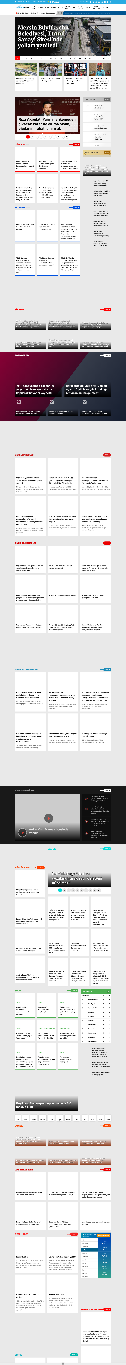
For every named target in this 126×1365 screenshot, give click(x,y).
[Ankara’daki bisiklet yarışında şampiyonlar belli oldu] (95, 584)
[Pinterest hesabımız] (102, 2)
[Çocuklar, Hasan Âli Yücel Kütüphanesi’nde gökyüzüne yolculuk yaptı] (63, 1210)
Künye (88, 7)
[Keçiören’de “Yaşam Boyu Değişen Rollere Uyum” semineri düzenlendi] (30, 613)
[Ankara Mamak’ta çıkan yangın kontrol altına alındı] (63, 554)
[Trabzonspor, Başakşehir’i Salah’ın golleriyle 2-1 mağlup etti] (75, 69)
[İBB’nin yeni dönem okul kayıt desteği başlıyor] (95, 722)
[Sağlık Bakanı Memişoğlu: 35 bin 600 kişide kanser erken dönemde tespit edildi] (58, 934)
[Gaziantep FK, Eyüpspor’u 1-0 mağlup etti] (50, 69)
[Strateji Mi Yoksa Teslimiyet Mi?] (62, 1245)
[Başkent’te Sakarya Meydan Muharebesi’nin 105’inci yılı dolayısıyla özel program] (95, 613)
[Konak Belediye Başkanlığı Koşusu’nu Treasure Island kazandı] (30, 1181)
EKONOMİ (53, 7)
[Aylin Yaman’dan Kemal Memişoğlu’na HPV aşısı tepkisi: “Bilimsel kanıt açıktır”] (101, 934)
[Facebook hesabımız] (90, 2)
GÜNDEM (40, 7)
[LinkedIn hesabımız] (105, 2)
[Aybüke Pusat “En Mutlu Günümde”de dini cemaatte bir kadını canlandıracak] (30, 964)
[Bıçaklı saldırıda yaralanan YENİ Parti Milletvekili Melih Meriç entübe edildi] (87, 245)
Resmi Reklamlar (96, 7)
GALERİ (20, 2)
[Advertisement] (63, 292)
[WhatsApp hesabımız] (110, 2)
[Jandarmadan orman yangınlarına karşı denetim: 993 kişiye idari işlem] (86, 801)
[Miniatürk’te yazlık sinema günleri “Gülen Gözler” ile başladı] (30, 937)
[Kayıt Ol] (104, 7)
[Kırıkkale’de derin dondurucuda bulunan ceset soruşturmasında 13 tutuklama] (86, 836)
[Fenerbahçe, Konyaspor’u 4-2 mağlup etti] (86, 1076)
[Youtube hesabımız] (99, 2)
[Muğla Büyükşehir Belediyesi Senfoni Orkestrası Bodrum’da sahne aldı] (30, 878)
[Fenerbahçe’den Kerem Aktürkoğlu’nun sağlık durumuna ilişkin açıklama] (86, 1066)
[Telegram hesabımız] (107, 2)
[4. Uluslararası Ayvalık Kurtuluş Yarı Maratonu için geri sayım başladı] (63, 505)
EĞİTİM (60, 7)
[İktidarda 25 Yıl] (30, 1245)
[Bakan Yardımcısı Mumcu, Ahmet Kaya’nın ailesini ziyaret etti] (25, 153)
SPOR (73, 7)
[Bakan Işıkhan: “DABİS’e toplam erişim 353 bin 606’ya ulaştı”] (87, 194)
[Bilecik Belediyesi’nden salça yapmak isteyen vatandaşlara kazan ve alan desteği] (95, 505)
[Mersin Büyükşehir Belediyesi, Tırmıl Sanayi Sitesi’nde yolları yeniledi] (30, 466)
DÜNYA (47, 7)
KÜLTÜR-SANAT (67, 7)
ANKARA (63, 1028)
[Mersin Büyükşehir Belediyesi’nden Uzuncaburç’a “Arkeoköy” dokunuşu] (95, 466)
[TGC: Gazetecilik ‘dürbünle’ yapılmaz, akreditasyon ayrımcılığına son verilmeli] (96, 1354)
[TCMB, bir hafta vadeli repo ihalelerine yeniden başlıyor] (47, 216)
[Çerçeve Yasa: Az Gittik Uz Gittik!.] (30, 1283)
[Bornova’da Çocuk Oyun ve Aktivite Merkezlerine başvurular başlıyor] (63, 1181)
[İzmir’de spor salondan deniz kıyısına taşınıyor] (95, 1210)
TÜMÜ (76, 144)
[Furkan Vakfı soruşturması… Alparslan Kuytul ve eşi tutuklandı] (87, 235)
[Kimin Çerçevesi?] (62, 1283)
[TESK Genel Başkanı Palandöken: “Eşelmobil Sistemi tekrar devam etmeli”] (47, 249)
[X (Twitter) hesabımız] (93, 2)
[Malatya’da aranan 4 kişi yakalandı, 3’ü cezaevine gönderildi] (26, 69)
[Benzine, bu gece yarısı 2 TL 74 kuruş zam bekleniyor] (25, 216)
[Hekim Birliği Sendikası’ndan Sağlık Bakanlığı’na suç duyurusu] (79, 934)
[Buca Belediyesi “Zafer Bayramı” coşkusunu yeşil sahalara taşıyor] (30, 1210)
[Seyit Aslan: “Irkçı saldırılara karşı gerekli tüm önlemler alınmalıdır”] (47, 153)
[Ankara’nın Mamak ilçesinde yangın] (63, 584)
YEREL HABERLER (80, 7)
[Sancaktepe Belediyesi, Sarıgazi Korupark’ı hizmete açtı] (63, 722)
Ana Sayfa (34, 7)
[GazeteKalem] (22, 8)
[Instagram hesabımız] (96, 2)
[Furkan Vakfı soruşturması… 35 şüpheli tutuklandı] (87, 204)
